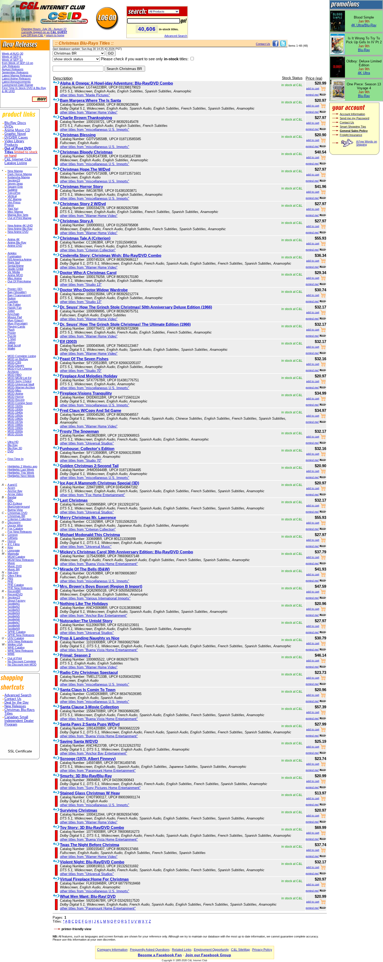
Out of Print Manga (19, 217)
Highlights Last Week (21, 469)
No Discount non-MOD (22, 664)
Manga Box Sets (18, 214)
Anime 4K (14, 239)
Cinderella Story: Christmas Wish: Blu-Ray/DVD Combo (110, 255)
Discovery (14, 522)
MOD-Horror (16, 396)
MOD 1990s (15, 428)
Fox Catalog (15, 528)
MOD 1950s (15, 415)
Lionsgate (14, 550)
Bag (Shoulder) (17, 292)
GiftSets (13, 537)
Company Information (112, 950)
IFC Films (14, 544)
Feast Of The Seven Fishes (84, 359)
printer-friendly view (76, 929)
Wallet (11, 348)
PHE (10, 581)
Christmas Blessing (78, 135)
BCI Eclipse (15, 503)
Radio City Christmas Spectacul (89, 672)
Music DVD (15, 566)
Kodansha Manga (19, 177)
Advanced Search (175, 35)
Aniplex (12, 253)
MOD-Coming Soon (20, 403)
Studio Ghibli (15, 268)
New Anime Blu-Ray (20, 228)
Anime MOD (15, 275)
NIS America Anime (20, 259)
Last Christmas (74, 500)
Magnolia (13, 553)
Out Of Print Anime (19, 281)
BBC (10, 500)
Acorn (11, 487)
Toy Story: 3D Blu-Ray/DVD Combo (92, 827)
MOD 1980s (15, 424)
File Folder (14, 304)
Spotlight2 (14, 606)
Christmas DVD (17, 512)
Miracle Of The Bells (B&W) (85, 569)
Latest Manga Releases (17, 75)
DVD (11, 451)
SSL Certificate (20, 751)
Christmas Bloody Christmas (86, 152)
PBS (10, 578)
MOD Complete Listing (22, 356)
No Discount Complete (22, 661)
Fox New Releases (20, 531)
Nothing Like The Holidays (84, 603)
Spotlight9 (14, 628)
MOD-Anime (15, 393)
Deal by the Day (16, 702)
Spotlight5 (14, 616)
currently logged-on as (44, 32)
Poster (12, 332)
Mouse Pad (15, 317)
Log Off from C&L (32, 35)
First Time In (15, 458)
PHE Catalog (16, 584)
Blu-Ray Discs (15, 123)
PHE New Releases (20, 588)
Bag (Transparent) (19, 295)
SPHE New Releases (21, 635)
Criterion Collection (19, 519)
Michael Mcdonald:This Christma (90, 534)
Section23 (14, 180)
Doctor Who (15, 525)
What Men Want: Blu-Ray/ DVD (88, 896)
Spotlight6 (14, 619)
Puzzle (12, 335)
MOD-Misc (14, 390)
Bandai (12, 497)
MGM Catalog (16, 556)
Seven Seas (15, 183)
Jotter (11, 310)
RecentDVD (15, 594)
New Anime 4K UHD (20, 225)
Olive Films (15, 575)
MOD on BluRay (18, 359)
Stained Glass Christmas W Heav (90, 793)
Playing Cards (16, 326)
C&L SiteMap (240, 950)
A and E (12, 484)
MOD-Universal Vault (21, 384)
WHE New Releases (20, 650)
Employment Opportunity (211, 950)
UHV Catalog (16, 638)
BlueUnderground (19, 506)
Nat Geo (13, 572)
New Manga (15, 171)
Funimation (14, 256)
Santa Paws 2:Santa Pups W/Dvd (90, 724)
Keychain (13, 314)
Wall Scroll (14, 345)
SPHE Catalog (17, 631)
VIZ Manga (14, 199)
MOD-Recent (16, 399)
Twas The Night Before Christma (89, 844)
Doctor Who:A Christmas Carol (88, 272)
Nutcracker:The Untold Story (86, 621)
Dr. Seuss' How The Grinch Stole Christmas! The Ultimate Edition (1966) (125, 324)
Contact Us (12, 699)
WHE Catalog (16, 647)
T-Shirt (12, 339)
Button (12, 298)
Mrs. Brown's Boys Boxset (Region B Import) (101, 586)
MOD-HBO (15, 374)
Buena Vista (15, 509)
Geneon (13, 534)
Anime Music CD (17, 130)
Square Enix (15, 186)
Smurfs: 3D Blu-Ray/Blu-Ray (86, 776)
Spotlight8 (14, 625)
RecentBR (14, 591)
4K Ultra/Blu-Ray (363, 25)
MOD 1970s (15, 421)
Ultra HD (13, 441)
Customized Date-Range (17, 84)
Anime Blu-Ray (17, 242)
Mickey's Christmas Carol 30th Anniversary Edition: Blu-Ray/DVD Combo (126, 552)
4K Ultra (364, 73)
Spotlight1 (14, 603)
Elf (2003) (68, 341)
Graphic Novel (15, 134)
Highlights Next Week (21, 475)
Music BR (14, 569)
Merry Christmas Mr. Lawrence (88, 517)
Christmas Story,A (76, 221)
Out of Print (15, 658)
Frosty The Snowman (79, 431)
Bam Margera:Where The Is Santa (90, 100)
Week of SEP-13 (12, 59)
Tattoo (11, 342)
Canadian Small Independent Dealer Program (19, 720)
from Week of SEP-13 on (17, 62)
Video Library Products (14, 143)
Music (11, 563)
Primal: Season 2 (75, 655)
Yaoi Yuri (13, 208)
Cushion (13, 301)
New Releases (15, 706)
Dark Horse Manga (20, 174)
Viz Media (14, 272)
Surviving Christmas (78, 810)
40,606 (147, 29)
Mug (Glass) (15, 320)
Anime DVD (15, 245)
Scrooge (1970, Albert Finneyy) (88, 758)
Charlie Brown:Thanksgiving (86, 117)
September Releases (15, 72)
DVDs (8, 126)
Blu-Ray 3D (15, 448)
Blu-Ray (13, 445)
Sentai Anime (16, 265)
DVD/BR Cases (16, 137)
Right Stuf (14, 262)
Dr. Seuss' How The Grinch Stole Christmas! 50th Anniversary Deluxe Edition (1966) (136, 307)
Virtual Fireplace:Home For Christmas (94, 879)
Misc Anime (15, 278)
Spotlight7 (14, 622)
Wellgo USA (15, 644)
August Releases (12, 69)
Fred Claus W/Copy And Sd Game (90, 410)
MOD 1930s (15, 409)
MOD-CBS (14, 362)
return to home (55, 35)
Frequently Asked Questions (150, 950)
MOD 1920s (15, 406)
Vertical (12, 196)
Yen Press (14, 202)
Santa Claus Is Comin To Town (87, 689)
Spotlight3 (14, 609)
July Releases (11, 66)
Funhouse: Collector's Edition (87, 448)
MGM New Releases (21, 559)
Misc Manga (15, 211)
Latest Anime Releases (16, 78)
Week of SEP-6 (11, 56)
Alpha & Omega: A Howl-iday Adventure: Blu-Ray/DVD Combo (116, 83)
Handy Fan (15, 307)
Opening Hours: (43, 29)
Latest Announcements (16, 81)
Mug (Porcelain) (18, 323)
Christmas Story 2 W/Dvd (83, 203)
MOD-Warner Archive (21, 387)
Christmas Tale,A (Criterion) (85, 238)
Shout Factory (17, 600)
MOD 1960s (15, 418)
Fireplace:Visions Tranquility (86, 393)
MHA (11, 205)
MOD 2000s (15, 431)
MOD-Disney (16, 365)
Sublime (12, 189)
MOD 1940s (15, 412)
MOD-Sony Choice (20, 381)
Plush (11, 329)
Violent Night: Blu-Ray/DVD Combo (92, 862)
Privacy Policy (262, 950)
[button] (20, 739)
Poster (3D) (15, 288)
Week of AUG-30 (12, 53)
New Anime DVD (18, 231)
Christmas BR (16, 516)
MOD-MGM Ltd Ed (19, 377)
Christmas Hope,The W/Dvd (85, 169)
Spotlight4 (14, 613)
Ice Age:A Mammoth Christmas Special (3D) (99, 483)
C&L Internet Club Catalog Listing (17, 161)
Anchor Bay (15, 490)
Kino (10, 547)
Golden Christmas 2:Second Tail (89, 466)
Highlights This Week (21, 472)
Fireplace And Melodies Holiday (88, 376)
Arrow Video (15, 494)
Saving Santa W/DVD (79, 741)
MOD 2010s (15, 434)
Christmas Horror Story (81, 186)
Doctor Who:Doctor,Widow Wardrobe (94, 290)
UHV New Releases (20, 641)
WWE (11, 653)
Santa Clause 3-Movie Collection (89, 707)
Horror (12, 541)
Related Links (181, 950)
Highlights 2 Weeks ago (22, 466)
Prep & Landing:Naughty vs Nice (89, 638)
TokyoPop (14, 192)
